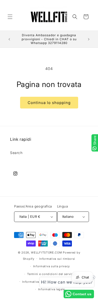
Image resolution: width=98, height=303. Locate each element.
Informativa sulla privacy (51, 266)
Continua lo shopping (49, 102)
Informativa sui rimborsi (57, 258)
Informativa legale (51, 289)
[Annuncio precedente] (9, 39)
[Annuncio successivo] (88, 39)
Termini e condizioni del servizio (51, 274)
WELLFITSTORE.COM (46, 252)
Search (16, 152)
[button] (10, 16)
